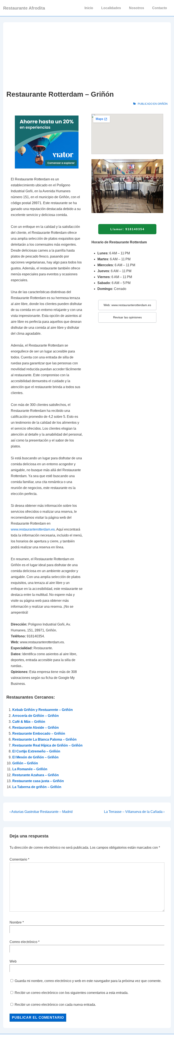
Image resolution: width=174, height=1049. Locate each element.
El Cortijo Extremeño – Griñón (36, 751)
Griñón (162, 103)
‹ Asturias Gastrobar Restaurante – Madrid (41, 812)
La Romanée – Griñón (29, 769)
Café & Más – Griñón (28, 721)
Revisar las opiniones (127, 317)
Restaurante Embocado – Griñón (38, 733)
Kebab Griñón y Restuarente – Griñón (42, 710)
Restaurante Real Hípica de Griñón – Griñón (47, 745)
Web (13, 961)
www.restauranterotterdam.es (33, 529)
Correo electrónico (23, 942)
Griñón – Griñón (25, 763)
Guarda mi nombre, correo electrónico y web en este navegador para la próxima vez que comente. (88, 981)
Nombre (16, 922)
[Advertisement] (87, 57)
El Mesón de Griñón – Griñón (35, 757)
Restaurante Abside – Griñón (35, 727)
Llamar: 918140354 (127, 229)
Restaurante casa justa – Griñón (38, 781)
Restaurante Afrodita (24, 8)
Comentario (19, 859)
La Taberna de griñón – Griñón (36, 787)
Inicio (88, 8)
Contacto (159, 8)
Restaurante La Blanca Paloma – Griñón (44, 739)
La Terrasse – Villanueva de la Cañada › (134, 812)
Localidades (111, 8)
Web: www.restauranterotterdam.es (127, 305)
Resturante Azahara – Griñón (35, 775)
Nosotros (136, 8)
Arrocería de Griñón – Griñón (35, 715)
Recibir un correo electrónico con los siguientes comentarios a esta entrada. (71, 993)
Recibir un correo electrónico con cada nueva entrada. (55, 1004)
